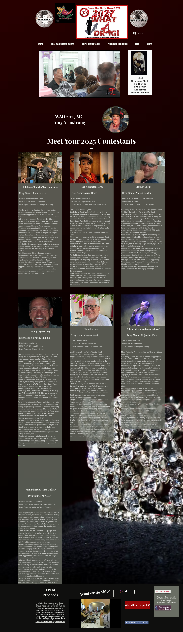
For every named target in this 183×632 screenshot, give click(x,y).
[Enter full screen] (116, 94)
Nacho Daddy (39, 441)
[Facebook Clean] (126, 591)
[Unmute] (46, 94)
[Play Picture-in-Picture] (112, 94)
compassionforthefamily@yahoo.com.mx (50, 622)
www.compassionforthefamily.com (49, 616)
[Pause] (42, 94)
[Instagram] (121, 591)
